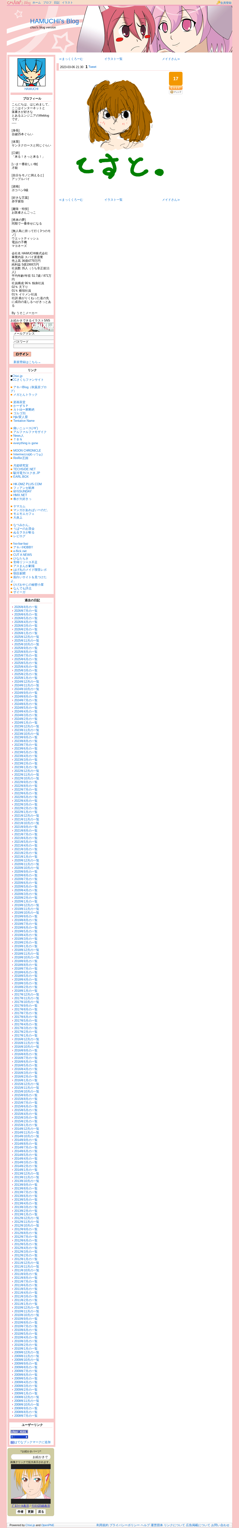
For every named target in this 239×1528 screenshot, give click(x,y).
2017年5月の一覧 (26, 1020)
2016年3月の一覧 (26, 1073)
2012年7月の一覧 (26, 1236)
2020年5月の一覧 (26, 886)
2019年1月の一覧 (26, 946)
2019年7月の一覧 (26, 924)
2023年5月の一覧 (26, 752)
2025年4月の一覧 (26, 666)
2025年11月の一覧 (26, 640)
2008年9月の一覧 (26, 1408)
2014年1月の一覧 (26, 1170)
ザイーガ (19, 592)
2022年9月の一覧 (26, 782)
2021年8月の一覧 (26, 830)
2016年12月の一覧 (26, 1039)
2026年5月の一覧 (26, 618)
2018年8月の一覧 (26, 965)
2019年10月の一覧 (26, 912)
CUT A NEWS (22, 555)
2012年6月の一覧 (26, 1240)
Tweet (92, 67)
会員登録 (226, 2)
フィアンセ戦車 (24, 488)
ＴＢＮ (17, 439)
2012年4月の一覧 (26, 1248)
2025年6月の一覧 (26, 659)
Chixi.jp (17, 376)
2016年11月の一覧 (26, 1043)
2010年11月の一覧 (26, 1311)
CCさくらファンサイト (28, 379)
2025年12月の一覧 (26, 637)
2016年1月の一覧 (26, 1080)
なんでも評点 (22, 588)
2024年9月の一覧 (26, 693)
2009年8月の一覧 (26, 1367)
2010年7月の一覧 (26, 1326)
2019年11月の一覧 (26, 909)
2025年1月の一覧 (26, 678)
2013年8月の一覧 (26, 1188)
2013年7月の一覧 (26, 1192)
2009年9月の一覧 (26, 1363)
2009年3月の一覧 (26, 1386)
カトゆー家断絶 (24, 409)
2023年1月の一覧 (26, 767)
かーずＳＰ (20, 406)
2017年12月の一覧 (26, 994)
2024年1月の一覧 (26, 722)
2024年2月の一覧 (26, 719)
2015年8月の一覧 (26, 1099)
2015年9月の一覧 (26, 1095)
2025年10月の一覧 (26, 644)
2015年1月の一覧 (26, 1125)
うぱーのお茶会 (24, 528)
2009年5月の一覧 (26, 1378)
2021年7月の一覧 (26, 834)
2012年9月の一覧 (26, 1229)
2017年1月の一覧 (26, 1035)
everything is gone (25, 443)
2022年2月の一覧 (26, 808)
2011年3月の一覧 (26, 1296)
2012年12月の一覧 (26, 1218)
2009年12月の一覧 (26, 1352)
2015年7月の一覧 (26, 1102)
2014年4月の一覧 (26, 1158)
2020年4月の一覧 (26, 890)
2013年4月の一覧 (26, 1203)
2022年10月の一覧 (26, 778)
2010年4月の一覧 (26, 1337)
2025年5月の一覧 (26, 663)
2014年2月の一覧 (26, 1166)
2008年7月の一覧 (26, 1415)
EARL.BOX (21, 476)
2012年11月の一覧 (26, 1222)
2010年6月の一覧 (26, 1330)
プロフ (47, 2)
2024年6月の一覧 (26, 704)
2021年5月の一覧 (26, 842)
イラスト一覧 (113, 59)
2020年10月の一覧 (26, 868)
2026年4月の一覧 (26, 622)
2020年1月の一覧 (26, 901)
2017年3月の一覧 (26, 1028)
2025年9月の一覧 (26, 648)
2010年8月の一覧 (26, 1322)
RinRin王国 (20, 458)
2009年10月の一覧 (26, 1360)
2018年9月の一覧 (26, 961)
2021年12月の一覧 (26, 815)
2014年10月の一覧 (26, 1136)
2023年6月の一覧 (26, 748)
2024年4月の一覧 (26, 711)
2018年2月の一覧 (26, 987)
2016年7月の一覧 (26, 1058)
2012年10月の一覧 (26, 1225)
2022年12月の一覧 (26, 771)
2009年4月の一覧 (26, 1382)
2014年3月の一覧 (26, 1162)
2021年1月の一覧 (26, 856)
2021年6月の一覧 (26, 838)
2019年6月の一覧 (26, 927)
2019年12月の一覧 (26, 905)
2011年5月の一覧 (26, 1289)
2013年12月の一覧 (26, 1173)
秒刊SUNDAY (22, 491)
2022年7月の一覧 (26, 789)
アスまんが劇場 (24, 566)
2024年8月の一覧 (26, 696)
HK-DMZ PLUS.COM (27, 484)
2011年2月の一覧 (26, 1300)
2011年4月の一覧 (26, 1292)
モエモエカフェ (24, 513)
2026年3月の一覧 (26, 625)
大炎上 (17, 517)
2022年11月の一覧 (26, 774)
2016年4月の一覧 (26, 1069)
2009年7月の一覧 (26, 1371)
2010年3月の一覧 (26, 1341)
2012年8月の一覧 (26, 1233)
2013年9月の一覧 (26, 1184)
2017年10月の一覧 (26, 1002)
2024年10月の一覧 (26, 689)
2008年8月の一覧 (26, 1412)
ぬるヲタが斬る (24, 532)
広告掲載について (198, 1525)
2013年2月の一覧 (26, 1211)
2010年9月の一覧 (26, 1319)
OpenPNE (47, 1525)
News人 (18, 435)
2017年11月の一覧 (26, 998)
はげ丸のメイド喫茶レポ (30, 569)
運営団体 (157, 1525)
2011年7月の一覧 (26, 1281)
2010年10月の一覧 (26, 1315)
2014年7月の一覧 (26, 1147)
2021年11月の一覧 (26, 819)
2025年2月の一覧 (26, 674)
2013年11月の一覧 (26, 1177)
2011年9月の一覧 (26, 1274)
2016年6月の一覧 (26, 1061)
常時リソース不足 (25, 562)
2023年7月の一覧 (26, 745)
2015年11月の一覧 (26, 1087)
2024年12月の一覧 (26, 681)
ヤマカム (19, 506)
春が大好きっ (22, 499)
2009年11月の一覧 (26, 1356)
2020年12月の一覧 (26, 860)
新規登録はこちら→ (27, 362)
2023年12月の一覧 (26, 726)
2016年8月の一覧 (26, 1054)
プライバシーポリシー (124, 1525)
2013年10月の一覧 (26, 1181)
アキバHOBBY (23, 547)
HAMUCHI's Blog (54, 21)
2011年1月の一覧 (26, 1304)
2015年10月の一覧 (26, 1091)
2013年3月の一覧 (26, 1207)
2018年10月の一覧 (26, 957)
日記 (57, 2)
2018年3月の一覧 (26, 983)
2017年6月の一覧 (26, 1017)
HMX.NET (20, 495)
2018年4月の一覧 (26, 979)
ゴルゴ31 (19, 413)
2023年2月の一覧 (26, 763)
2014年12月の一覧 (26, 1128)
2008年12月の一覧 (26, 1397)
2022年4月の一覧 (26, 800)
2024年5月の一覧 (26, 707)
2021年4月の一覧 (26, 845)
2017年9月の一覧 (26, 1005)
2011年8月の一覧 (26, 1277)
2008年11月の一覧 (26, 1401)
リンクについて (174, 1525)
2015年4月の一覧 (26, 1114)
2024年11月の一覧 (26, 685)
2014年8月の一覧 (26, 1143)
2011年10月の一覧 (26, 1270)
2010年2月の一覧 (26, 1345)
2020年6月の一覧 (26, 883)
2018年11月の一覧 (26, 953)
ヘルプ (145, 1525)
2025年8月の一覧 (26, 651)
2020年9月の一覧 (26, 871)
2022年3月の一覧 (26, 804)
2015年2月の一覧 (26, 1121)
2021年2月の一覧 (26, 853)
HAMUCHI (32, 89)
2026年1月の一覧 (26, 633)
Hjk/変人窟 (20, 417)
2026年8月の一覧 (26, 607)
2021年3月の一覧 (26, 849)
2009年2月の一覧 (26, 1389)
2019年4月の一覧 (26, 935)
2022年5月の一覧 (26, 797)
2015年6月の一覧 (26, 1106)
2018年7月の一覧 (26, 968)
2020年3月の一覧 (26, 894)
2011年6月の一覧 (26, 1285)
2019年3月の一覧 (26, 938)
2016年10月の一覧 (26, 1046)
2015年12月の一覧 (26, 1084)
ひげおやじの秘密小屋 (28, 584)
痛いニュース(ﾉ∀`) (25, 428)
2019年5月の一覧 (26, 931)
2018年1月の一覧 (26, 990)
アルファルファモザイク (30, 432)
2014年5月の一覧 (26, 1155)
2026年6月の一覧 (26, 614)
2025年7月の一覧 (26, 655)
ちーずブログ (19, 2)
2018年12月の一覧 (26, 950)
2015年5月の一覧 (26, 1110)
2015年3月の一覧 (26, 1117)
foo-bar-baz (20, 543)
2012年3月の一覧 (26, 1251)
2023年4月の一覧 (26, 756)
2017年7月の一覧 (26, 1013)
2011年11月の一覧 (26, 1266)
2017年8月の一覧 (26, 1009)
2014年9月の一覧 (26, 1140)
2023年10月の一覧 (26, 734)
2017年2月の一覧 (26, 1032)
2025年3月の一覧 (26, 670)
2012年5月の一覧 (26, 1244)
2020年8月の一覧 (26, 875)
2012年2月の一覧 (26, 1255)
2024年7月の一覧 (26, 700)
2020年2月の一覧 (26, 897)
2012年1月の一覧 (26, 1259)
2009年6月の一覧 (26, 1374)
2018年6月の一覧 (26, 972)
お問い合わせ (220, 1525)
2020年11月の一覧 (26, 864)
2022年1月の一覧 (26, 812)
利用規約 (102, 1525)
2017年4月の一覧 (26, 1024)
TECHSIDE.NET (24, 469)
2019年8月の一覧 (26, 920)
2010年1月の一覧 (26, 1348)
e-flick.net (20, 551)
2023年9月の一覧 (26, 737)
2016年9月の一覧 (26, 1050)
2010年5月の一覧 (26, 1333)
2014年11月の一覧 (26, 1132)
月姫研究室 (20, 465)
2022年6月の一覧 (26, 793)
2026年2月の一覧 (26, 629)
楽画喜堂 (19, 402)
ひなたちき (20, 558)
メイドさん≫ (171, 59)
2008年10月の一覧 (26, 1404)
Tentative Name (24, 420)
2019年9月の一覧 (26, 916)
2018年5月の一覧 (26, 976)
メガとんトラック (25, 394)
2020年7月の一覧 (26, 879)
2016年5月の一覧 (26, 1065)
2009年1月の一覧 (26, 1393)
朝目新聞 (19, 573)
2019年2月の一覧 (26, 942)
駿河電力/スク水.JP (26, 473)
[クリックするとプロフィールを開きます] (32, 84)
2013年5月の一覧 (26, 1199)
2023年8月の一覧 (26, 741)
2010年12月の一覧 (26, 1307)
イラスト (67, 2)
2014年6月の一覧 (26, 1151)
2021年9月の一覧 (26, 827)
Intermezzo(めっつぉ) (27, 454)
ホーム (36, 2)
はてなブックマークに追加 (32, 1442)
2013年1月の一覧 (26, 1214)
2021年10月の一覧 (26, 823)
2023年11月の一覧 (26, 730)
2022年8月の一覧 (26, 786)
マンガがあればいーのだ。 (31, 510)
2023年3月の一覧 (26, 759)
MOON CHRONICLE (27, 450)
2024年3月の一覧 (26, 715)
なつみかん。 (22, 525)
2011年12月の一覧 (26, 1263)
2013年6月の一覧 (26, 1196)
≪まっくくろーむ (71, 59)
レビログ (19, 536)
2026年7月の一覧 (26, 610)
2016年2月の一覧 (26, 1076)
